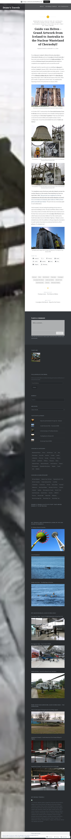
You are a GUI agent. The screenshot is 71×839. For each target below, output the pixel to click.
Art (54, 21)
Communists (42, 484)
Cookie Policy (27, 836)
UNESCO (56, 492)
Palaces (61, 463)
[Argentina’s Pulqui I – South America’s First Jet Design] (48, 790)
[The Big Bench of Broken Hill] (48, 434)
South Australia (39, 282)
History (47, 22)
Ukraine (51, 25)
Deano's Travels (11, 7)
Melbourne (34, 487)
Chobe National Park (46, 482)
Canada (52, 455)
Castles (58, 455)
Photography (36, 24)
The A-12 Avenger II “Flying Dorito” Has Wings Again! (44, 709)
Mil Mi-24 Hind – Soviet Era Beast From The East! (43, 671)
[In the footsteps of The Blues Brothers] (48, 429)
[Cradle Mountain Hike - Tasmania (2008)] (48, 423)
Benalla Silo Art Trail (58, 479)
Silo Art (56, 24)
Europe (42, 22)
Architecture (48, 21)
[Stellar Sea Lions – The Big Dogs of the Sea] (48, 605)
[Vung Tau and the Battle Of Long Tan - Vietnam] (48, 418)
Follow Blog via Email (39, 374)
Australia (37, 22)
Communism (35, 484)
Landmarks (58, 22)
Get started (46, 1)
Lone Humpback (35, 554)
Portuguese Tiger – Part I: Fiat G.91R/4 (41, 644)
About (42, 6)
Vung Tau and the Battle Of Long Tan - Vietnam (51, 420)
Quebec (39, 490)
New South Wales (43, 487)
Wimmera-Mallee (55, 282)
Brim (40, 277)
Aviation (47, 455)
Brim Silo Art (59, 75)
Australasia (58, 21)
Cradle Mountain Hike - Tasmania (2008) (49, 425)
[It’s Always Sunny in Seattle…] (48, 550)
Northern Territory (53, 487)
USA (33, 469)
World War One (46, 498)
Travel (47, 25)
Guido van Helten (56, 59)
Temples (53, 466)
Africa (43, 452)
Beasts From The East (47, 479)
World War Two (55, 498)
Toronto (50, 492)
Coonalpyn (60, 277)
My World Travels (51, 6)
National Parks (35, 463)
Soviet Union (44, 492)
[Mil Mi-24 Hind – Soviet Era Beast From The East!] (48, 697)
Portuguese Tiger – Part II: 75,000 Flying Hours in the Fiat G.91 (47, 616)
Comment (60, 333)
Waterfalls (47, 495)
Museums (51, 460)
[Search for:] (48, 399)
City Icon (41, 458)
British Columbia (36, 482)
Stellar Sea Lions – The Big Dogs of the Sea (42, 582)
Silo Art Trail (59, 279)
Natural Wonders (45, 463)
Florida (48, 484)
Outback (34, 490)
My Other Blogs (63, 6)
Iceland (52, 22)
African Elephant (36, 479)
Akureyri (59, 67)
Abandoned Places (38, 21)
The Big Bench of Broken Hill (47, 436)
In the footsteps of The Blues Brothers (49, 431)
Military (46, 460)
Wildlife (37, 469)
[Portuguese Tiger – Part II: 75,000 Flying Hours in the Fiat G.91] (48, 639)
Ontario (61, 487)
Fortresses (52, 458)
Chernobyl (53, 277)
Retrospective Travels (48, 490)
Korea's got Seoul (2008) (46, 441)
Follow (34, 387)
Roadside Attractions (47, 24)
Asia (59, 452)
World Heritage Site (36, 498)
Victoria (47, 282)
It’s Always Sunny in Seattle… (38, 527)
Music (57, 460)
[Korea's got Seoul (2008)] (48, 439)
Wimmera (54, 495)
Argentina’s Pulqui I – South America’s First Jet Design (45, 766)
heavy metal (54, 484)
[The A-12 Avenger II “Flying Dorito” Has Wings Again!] (48, 733)
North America (53, 463)
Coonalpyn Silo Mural (39, 279)
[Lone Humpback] (48, 578)
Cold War (55, 482)
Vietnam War (41, 495)
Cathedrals (34, 458)
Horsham (61, 484)
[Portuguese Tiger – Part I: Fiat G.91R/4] (48, 667)
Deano (44, 48)
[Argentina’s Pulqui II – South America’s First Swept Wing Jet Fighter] (48, 762)
